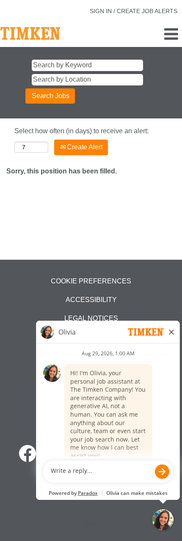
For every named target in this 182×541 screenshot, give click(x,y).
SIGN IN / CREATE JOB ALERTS (133, 11)
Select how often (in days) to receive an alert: (81, 131)
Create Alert (83, 147)
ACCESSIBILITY (91, 299)
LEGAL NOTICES (91, 318)
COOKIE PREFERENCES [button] (91, 281)
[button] (151, 34)
